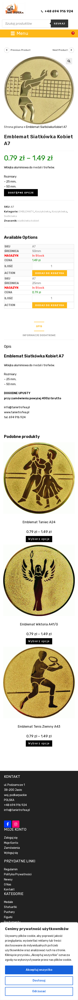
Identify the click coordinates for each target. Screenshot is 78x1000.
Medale (8, 902)
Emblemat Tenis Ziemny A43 (39, 726)
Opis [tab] (39, 326)
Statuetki (10, 907)
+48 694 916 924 (15, 805)
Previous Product (20, 50)
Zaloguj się (11, 837)
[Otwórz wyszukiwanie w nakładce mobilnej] (35, 23)
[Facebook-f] (7, 824)
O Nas (7, 884)
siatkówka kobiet (28, 220)
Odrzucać (39, 991)
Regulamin (11, 869)
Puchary (9, 912)
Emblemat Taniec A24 (39, 522)
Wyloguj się (11, 853)
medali (37, 167)
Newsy (8, 879)
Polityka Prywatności (18, 874)
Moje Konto (11, 843)
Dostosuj (39, 980)
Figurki (8, 917)
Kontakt (9, 889)
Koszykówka (42, 211)
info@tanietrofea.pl (17, 810)
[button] (69, 61)
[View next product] (71, 50)
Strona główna (13, 127)
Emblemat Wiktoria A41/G (39, 624)
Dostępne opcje (21, 192)
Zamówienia (12, 848)
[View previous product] (7, 50)
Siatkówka (10, 216)
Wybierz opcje (39, 539)
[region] (39, 961)
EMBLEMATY (26, 211)
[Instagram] (15, 824)
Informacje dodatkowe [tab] (39, 335)
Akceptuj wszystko (39, 970)
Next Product (60, 50)
